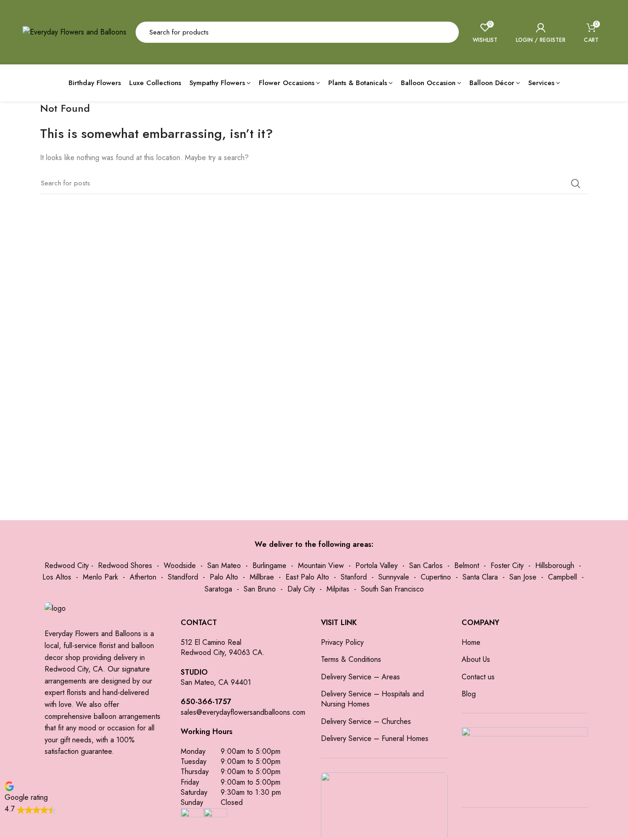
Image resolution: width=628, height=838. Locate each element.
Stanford (354, 577)
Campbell (562, 577)
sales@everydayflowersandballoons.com (243, 712)
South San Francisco (392, 589)
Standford (183, 577)
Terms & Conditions (351, 659)
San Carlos (426, 565)
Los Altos (56, 577)
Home (471, 642)
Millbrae (262, 577)
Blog (469, 694)
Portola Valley (376, 565)
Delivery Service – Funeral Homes (374, 739)
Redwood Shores (125, 565)
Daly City (301, 589)
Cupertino (436, 577)
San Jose (523, 577)
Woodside (180, 565)
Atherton (143, 577)
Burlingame (269, 565)
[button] (30, 797)
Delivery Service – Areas (360, 677)
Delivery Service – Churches (366, 722)
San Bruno (260, 589)
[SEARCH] (446, 32)
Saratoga (218, 589)
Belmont (466, 565)
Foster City (507, 565)
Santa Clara (480, 577)
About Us (476, 659)
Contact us (478, 677)
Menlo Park (100, 577)
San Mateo (224, 565)
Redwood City (67, 565)
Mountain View (321, 565)
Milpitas (337, 589)
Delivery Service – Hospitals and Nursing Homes (372, 699)
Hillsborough (554, 565)
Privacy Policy (342, 642)
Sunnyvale (393, 577)
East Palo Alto (307, 577)
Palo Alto (224, 577)
